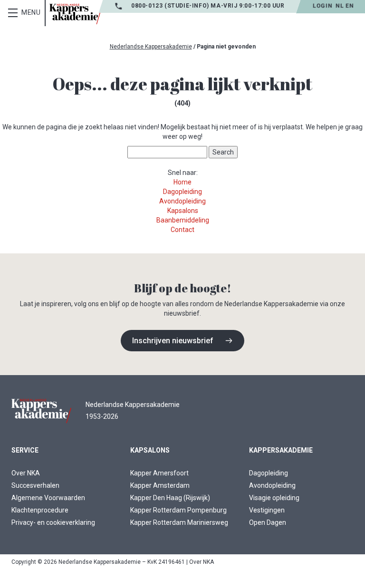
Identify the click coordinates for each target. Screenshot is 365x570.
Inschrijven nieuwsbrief (172, 340)
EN (350, 5)
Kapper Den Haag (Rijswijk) (170, 498)
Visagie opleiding (274, 498)
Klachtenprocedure (39, 510)
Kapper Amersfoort (159, 473)
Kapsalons (182, 210)
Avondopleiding (182, 201)
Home (182, 182)
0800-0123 (147, 5)
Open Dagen (267, 522)
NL (340, 5)
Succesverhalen (35, 485)
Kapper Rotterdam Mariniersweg (179, 522)
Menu (31, 12)
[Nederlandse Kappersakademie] (75, 14)
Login (322, 5)
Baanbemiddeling (182, 220)
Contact (182, 229)
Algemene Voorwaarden (48, 498)
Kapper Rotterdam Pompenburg (178, 510)
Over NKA (25, 473)
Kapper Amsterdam (160, 485)
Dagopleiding (182, 191)
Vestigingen (267, 510)
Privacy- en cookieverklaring (53, 522)
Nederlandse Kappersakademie (151, 46)
